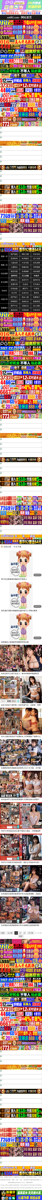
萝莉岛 (36, 293)
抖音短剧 (14, 288)
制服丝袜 (25, 267)
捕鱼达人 (14, 280)
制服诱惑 (36, 301)
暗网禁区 (14, 301)
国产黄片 (14, 297)
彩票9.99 (14, 284)
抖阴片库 (4, 299)
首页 (2, 933)
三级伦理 (14, 263)
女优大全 (25, 293)
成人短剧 (36, 306)
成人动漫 (36, 258)
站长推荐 (4, 273)
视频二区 (4, 265)
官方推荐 (4, 282)
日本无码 (36, 254)
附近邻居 (14, 271)
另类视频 (36, 267)
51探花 (36, 288)
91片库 (14, 293)
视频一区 (4, 256)
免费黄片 (36, 297)
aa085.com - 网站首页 (19, 17)
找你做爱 (36, 271)
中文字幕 (25, 263)
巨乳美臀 (36, 263)
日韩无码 (36, 310)
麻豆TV (25, 288)
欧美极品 (25, 258)
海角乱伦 (25, 301)
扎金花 (25, 284)
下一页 (30, 933)
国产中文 (14, 306)
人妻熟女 (14, 267)
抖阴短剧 (25, 310)
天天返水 (36, 284)
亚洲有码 (14, 258)
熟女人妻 (25, 297)
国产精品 (14, 254)
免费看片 (4, 308)
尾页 (20, 936)
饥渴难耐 (25, 271)
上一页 (10, 933)
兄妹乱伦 (25, 306)
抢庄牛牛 (25, 280)
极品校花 (14, 310)
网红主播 (25, 254)
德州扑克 (36, 280)
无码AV (4, 291)
